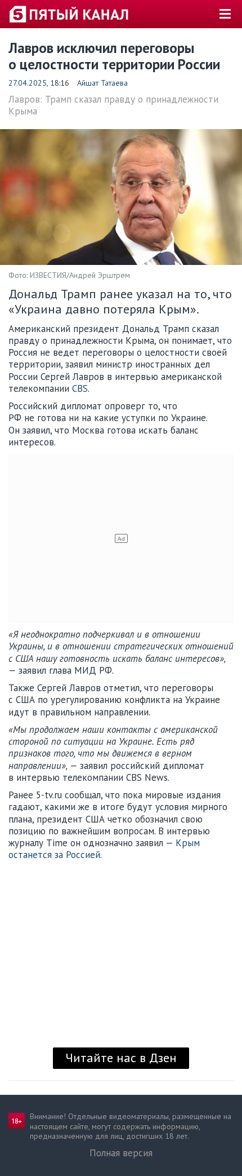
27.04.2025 (27, 83)
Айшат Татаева (102, 83)
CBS (80, 388)
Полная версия (121, 1153)
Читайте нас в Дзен (121, 1058)
